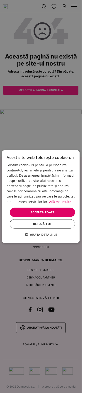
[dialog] (41, 196)
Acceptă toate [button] (42, 212)
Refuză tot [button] (42, 224)
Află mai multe (60, 201)
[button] (40, 234)
